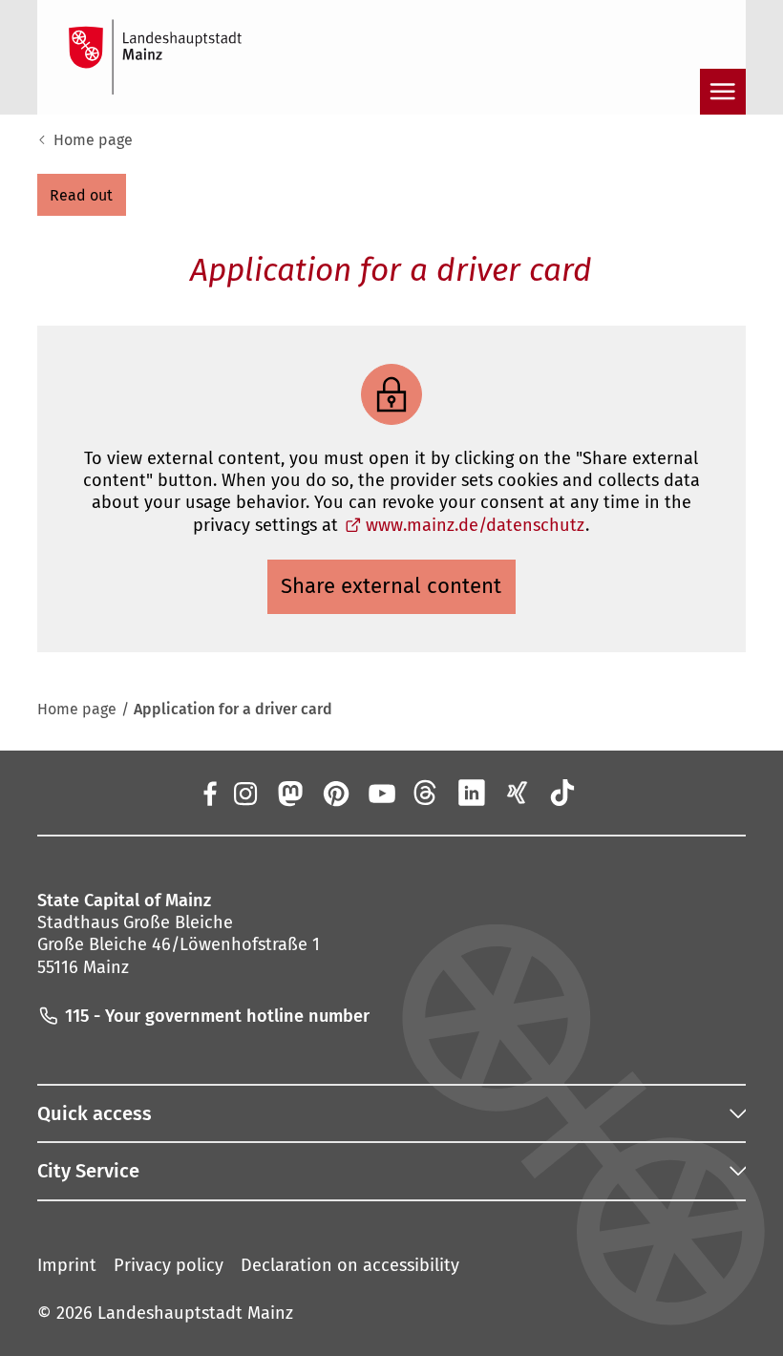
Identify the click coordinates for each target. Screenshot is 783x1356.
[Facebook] (210, 793)
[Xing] (517, 793)
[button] (81, 195)
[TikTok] (562, 793)
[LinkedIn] (472, 793)
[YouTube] (381, 793)
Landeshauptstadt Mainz (195, 1313)
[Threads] (427, 793)
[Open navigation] (723, 92)
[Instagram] (244, 793)
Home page (93, 140)
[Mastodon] (290, 793)
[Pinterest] (335, 793)
